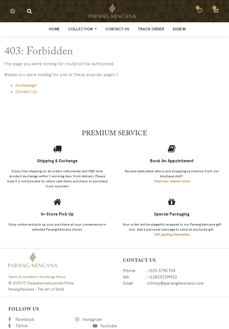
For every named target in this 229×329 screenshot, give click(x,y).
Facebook (34, 319)
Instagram (122, 319)
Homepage (26, 85)
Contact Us (26, 91)
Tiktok (48, 325)
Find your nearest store (172, 181)
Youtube (110, 325)
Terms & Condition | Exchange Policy (36, 277)
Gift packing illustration (172, 234)
